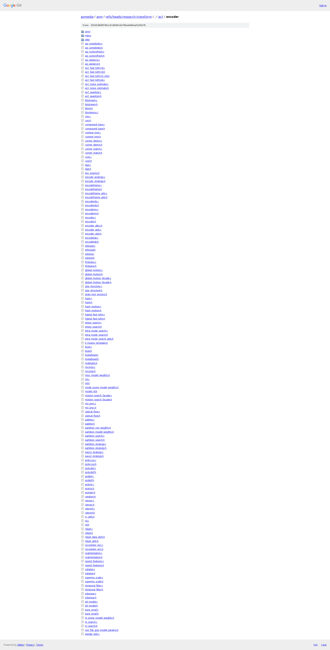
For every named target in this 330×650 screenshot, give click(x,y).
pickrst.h (89, 488)
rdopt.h (89, 533)
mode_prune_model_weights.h (102, 387)
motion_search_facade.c (98, 395)
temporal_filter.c (94, 585)
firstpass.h (90, 266)
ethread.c (90, 245)
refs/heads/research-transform (129, 17)
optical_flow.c (92, 411)
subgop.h (90, 573)
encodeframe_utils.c (96, 193)
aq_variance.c (92, 59)
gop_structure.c (93, 286)
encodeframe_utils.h (96, 197)
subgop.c (90, 569)
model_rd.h (91, 391)
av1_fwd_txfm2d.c (95, 80)
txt (316, 644)
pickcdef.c (90, 468)
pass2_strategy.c (94, 452)
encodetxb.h (92, 241)
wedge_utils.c (92, 634)
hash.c (88, 298)
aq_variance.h (92, 63)
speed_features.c (94, 561)
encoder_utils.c (93, 229)
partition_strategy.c (95, 444)
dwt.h (88, 169)
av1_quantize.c (93, 92)
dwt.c (88, 165)
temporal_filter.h (94, 589)
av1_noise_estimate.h (97, 88)
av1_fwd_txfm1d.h (95, 72)
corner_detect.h (93, 144)
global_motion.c (94, 270)
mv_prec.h (90, 407)
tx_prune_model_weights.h (99, 617)
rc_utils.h (90, 516)
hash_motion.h (93, 310)
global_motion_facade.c (98, 278)
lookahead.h (92, 359)
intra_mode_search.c (96, 330)
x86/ (87, 39)
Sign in (323, 5)
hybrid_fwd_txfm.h (95, 318)
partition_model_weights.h (99, 431)
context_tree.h (93, 136)
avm (99, 17)
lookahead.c (91, 355)
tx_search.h (91, 626)
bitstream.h (91, 104)
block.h (89, 108)
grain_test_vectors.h (96, 294)
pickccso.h (90, 464)
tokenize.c (90, 593)
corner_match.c (93, 148)
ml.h (87, 383)
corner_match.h (93, 152)
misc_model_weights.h (97, 375)
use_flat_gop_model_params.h (101, 630)
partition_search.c (94, 435)
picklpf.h (89, 480)
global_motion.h (94, 274)
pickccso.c (90, 460)
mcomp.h (90, 371)
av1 (160, 17)
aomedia (87, 17)
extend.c (89, 254)
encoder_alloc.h (93, 225)
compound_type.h (95, 128)
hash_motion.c (93, 306)
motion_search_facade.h (98, 399)
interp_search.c (93, 322)
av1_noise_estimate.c (97, 84)
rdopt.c (89, 528)
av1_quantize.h (93, 96)
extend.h (90, 257)
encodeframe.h (93, 189)
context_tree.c (93, 132)
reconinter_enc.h (94, 549)
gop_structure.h (93, 290)
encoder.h (90, 221)
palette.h (90, 423)
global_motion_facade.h (98, 282)
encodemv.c (91, 209)
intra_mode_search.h (96, 334)
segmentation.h (93, 557)
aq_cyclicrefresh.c (94, 51)
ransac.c (89, 500)
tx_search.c (91, 622)
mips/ (88, 35)
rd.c (87, 520)
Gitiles (20, 644)
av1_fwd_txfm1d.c (95, 68)
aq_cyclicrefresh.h (94, 55)
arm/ (87, 31)
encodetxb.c (91, 237)
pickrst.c (89, 484)
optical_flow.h (92, 415)
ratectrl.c (90, 508)
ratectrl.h (90, 512)
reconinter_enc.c (94, 545)
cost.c (88, 157)
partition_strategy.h (95, 448)
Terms (39, 644)
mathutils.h (91, 363)
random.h (90, 496)
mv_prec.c (90, 403)
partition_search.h (95, 440)
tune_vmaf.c (91, 609)
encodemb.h (92, 205)
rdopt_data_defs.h (95, 537)
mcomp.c (90, 367)
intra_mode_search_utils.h (99, 338)
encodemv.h (92, 213)
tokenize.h (90, 597)
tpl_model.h (91, 605)
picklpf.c (89, 476)
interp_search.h (93, 326)
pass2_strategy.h (94, 456)
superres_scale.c (94, 577)
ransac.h (89, 504)
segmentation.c (93, 553)
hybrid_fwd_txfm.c (95, 314)
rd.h (87, 524)
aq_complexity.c (94, 43)
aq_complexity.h (94, 47)
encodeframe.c (93, 185)
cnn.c (88, 116)
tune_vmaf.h (92, 613)
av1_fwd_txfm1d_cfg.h (97, 76)
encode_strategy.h (95, 181)
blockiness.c (91, 112)
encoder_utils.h (93, 233)
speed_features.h (94, 565)
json (324, 644)
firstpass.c (90, 262)
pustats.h (90, 492)
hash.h (88, 302)
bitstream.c (91, 100)
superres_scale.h (94, 581)
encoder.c (90, 217)
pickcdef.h (90, 472)
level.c (88, 346)
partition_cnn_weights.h (98, 427)
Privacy (30, 644)
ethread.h (90, 249)
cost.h (88, 160)
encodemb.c (92, 201)
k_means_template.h (96, 342)
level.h (88, 351)
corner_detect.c (93, 140)
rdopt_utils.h (91, 541)
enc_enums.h (92, 173)
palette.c (90, 419)
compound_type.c (95, 124)
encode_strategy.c (95, 177)
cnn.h (88, 120)
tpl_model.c (91, 601)
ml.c (87, 379)
